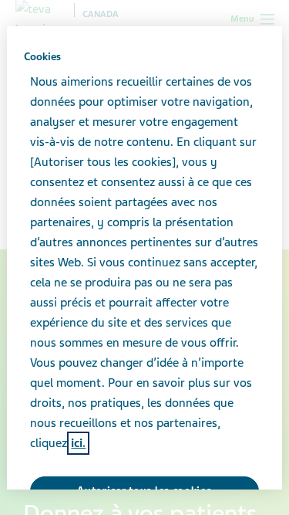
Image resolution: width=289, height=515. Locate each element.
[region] (144, 257)
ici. (78, 443)
